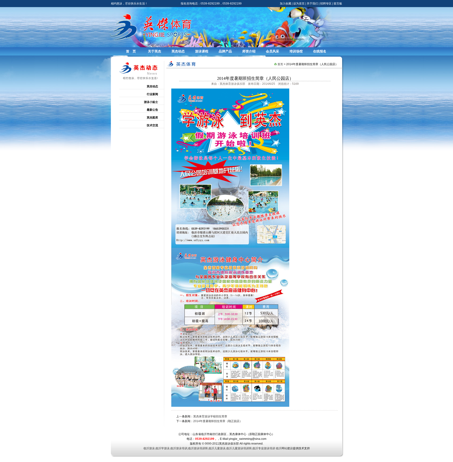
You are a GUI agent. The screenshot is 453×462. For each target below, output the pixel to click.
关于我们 (312, 3)
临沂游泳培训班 (198, 448)
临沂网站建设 (284, 448)
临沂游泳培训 (178, 448)
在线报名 (319, 51)
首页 (280, 64)
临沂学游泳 (162, 448)
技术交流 (152, 125)
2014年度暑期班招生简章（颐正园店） (217, 421)
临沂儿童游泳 (217, 448)
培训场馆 (296, 51)
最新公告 (152, 109)
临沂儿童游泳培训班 (239, 448)
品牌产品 (225, 51)
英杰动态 (178, 51)
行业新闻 (152, 94)
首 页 (131, 51)
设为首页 (299, 3)
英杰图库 (152, 117)
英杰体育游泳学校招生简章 (210, 416)
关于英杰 (154, 51)
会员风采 (272, 51)
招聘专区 (325, 3)
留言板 (338, 3)
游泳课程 (201, 51)
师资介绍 (249, 51)
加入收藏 (285, 3)
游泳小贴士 (151, 102)
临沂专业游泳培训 (263, 448)
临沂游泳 (149, 448)
